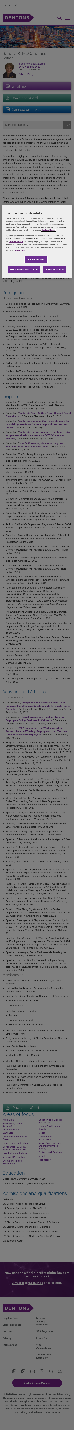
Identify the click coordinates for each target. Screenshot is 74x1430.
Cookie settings (36, 260)
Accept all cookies (55, 269)
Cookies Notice (48, 230)
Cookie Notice (20, 250)
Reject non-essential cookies (24, 269)
